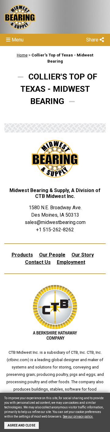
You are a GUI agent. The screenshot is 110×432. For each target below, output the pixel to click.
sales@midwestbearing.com (55, 222)
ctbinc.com (18, 359)
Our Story (83, 255)
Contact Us (38, 262)
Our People (52, 255)
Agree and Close (21, 425)
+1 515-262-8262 (55, 230)
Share (93, 40)
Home (22, 55)
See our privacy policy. (78, 416)
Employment (71, 262)
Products (22, 255)
